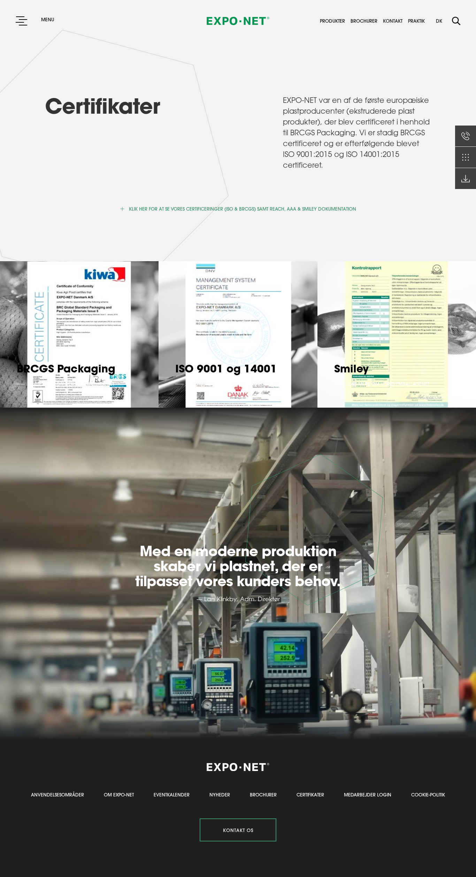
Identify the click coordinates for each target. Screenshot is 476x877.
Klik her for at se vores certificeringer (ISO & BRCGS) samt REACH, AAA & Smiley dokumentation (242, 209)
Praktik (416, 21)
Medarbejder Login (367, 794)
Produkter (334, 21)
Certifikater (310, 794)
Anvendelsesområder (57, 794)
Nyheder (219, 794)
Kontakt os (238, 830)
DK (439, 21)
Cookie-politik (428, 794)
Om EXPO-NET (119, 794)
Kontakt (395, 21)
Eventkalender (172, 794)
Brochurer (366, 21)
